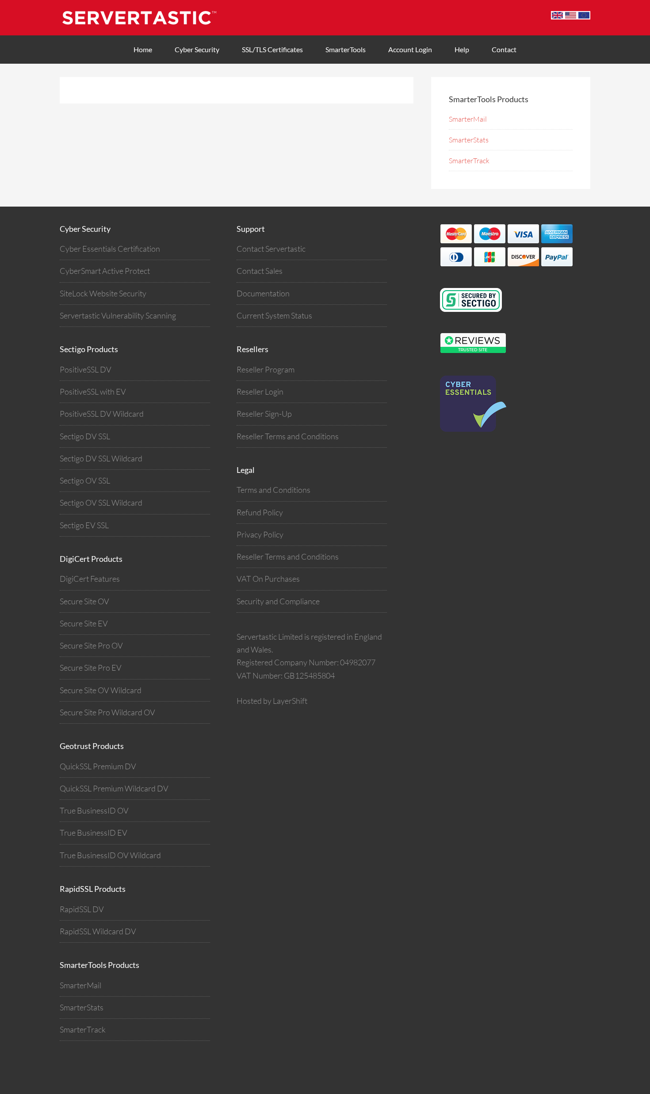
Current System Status (274, 315)
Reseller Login (260, 391)
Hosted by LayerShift (272, 701)
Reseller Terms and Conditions (288, 436)
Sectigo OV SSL (85, 480)
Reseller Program (265, 369)
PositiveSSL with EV (93, 391)
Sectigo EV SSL (84, 525)
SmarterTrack (469, 160)
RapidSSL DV (82, 909)
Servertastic (148, 17)
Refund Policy (260, 512)
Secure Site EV (84, 623)
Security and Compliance (278, 601)
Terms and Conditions (273, 490)
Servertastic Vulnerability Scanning (118, 315)
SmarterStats (469, 139)
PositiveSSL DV (85, 369)
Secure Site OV (84, 601)
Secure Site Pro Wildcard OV (107, 712)
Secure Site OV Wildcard (100, 690)
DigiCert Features (90, 578)
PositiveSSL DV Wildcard (102, 413)
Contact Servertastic (271, 248)
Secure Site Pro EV (91, 667)
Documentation (263, 293)
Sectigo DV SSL (85, 436)
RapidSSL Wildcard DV (98, 931)
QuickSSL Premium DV (98, 766)
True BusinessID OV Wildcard (110, 855)
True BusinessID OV (94, 810)
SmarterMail (468, 119)
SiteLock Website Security (103, 293)
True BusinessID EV (93, 832)
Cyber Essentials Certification (110, 248)
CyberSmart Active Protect (105, 271)
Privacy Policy (260, 534)
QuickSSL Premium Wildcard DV (114, 788)
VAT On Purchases (268, 578)
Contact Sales (260, 271)
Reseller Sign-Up (264, 413)
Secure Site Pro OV (91, 645)
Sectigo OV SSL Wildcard (101, 502)
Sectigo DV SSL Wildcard (101, 458)
